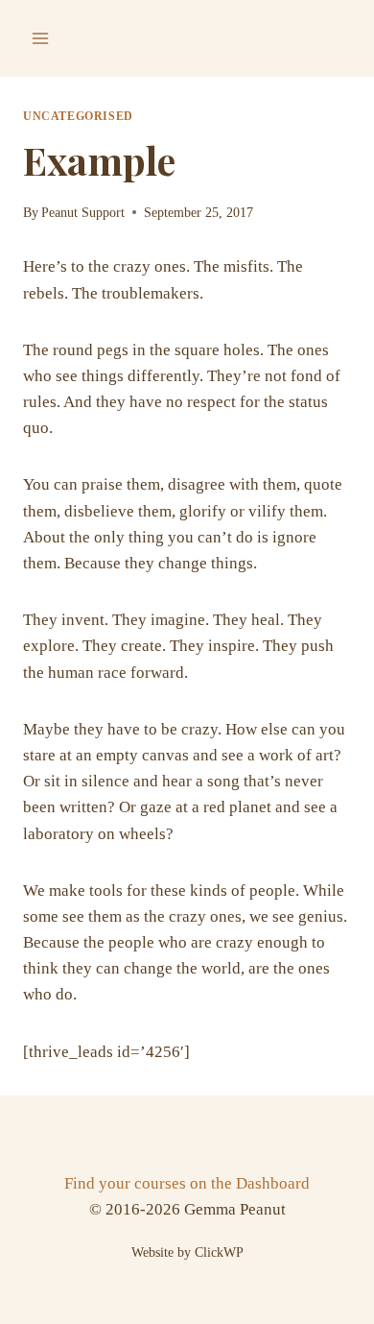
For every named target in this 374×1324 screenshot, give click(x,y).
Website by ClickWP (187, 1252)
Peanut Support (83, 212)
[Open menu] (40, 38)
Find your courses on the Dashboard (187, 1183)
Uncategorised (78, 116)
